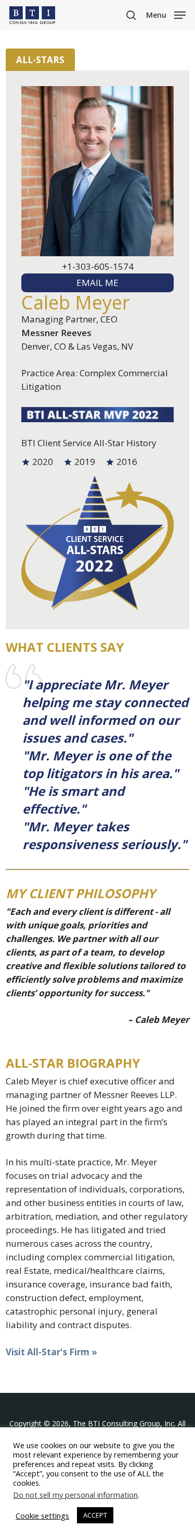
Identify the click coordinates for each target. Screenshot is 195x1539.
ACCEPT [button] (95, 1515)
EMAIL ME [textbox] (97, 283)
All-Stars (40, 60)
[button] (166, 14)
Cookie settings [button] (42, 1515)
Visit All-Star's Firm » (51, 1352)
